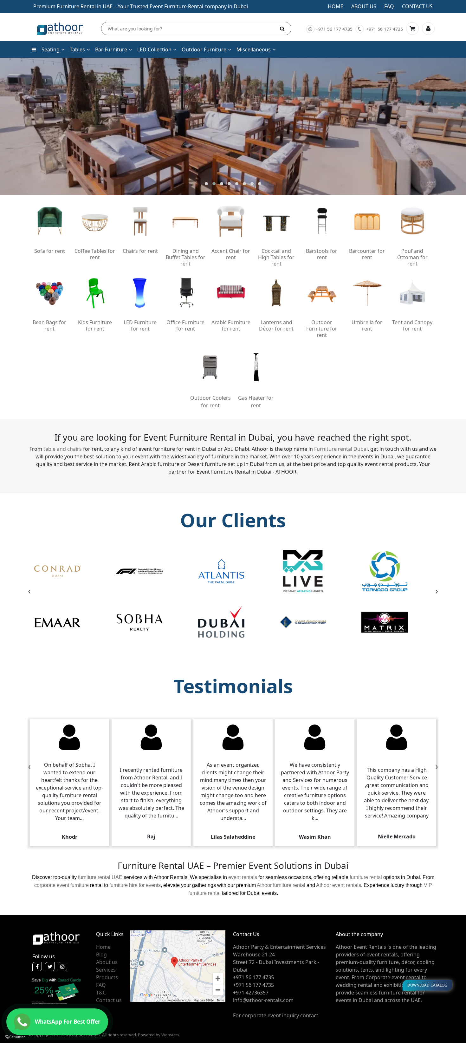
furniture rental (366, 877)
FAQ (101, 984)
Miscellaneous (253, 49)
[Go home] (56, 937)
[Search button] (282, 28)
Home (335, 6)
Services (106, 969)
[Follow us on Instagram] (62, 966)
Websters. (170, 1035)
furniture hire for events (135, 885)
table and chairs (62, 448)
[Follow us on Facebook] (37, 966)
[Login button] (428, 28)
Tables (77, 49)
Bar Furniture (111, 49)
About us (363, 6)
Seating (51, 49)
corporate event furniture (61, 885)
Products (107, 977)
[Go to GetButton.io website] (15, 1037)
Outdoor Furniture (204, 49)
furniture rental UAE (100, 877)
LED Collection (154, 49)
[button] (206, 183)
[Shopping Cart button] (412, 28)
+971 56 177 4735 (334, 29)
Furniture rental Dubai (341, 448)
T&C (101, 992)
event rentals (242, 877)
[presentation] (29, 591)
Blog (101, 954)
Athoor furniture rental (281, 885)
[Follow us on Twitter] (50, 966)
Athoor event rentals (338, 885)
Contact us (417, 6)
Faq (389, 6)
